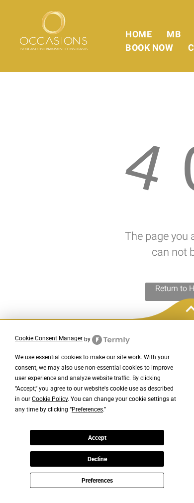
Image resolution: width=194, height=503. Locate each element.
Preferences (97, 480)
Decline (97, 459)
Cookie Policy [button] (50, 399)
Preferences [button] (87, 409)
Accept (97, 437)
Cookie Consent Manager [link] (49, 338)
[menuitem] (138, 34)
